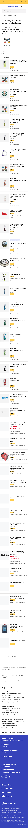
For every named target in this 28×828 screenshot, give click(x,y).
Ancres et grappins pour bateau (9, 712)
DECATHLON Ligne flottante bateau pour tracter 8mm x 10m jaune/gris (18, 62)
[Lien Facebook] (2, 776)
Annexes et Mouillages (7, 706)
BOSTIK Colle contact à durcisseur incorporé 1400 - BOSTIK (17, 468)
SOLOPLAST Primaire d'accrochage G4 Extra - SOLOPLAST (17, 626)
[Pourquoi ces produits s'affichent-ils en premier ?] (2, 57)
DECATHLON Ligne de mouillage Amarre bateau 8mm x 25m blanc (18, 196)
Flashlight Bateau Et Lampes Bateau (11, 708)
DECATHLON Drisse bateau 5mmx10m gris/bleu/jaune (17, 134)
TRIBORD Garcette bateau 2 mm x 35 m (17, 76)
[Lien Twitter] (6, 776)
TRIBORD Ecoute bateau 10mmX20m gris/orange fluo (18, 179)
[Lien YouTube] (9, 776)
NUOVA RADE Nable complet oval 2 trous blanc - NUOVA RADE (17, 496)
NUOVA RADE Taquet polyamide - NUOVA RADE (17, 597)
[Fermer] (25, 2)
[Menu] (3, 6)
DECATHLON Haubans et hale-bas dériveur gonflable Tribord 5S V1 (18, 410)
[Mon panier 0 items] (25, 6)
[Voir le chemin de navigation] (2, 15)
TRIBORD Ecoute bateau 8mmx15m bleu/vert (16, 333)
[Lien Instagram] (12, 776)
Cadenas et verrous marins (8, 714)
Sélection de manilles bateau (9, 704)
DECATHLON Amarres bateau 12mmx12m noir (18, 365)
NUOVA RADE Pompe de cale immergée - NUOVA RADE (18, 423)
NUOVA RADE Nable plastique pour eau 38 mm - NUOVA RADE (18, 481)
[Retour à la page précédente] (8, 656)
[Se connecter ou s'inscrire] (21, 6)
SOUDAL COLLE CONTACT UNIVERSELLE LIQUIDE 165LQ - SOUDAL (18, 640)
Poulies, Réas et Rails (7, 710)
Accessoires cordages (7, 46)
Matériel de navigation (7, 695)
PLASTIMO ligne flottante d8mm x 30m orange (17, 210)
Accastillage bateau (6, 691)
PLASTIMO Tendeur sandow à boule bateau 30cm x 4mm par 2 (18, 151)
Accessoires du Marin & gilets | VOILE (11, 693)
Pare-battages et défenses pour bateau (12, 719)
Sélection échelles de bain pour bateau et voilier (14, 732)
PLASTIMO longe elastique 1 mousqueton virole (17, 273)
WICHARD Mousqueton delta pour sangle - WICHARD (18, 509)
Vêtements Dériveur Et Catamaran (10, 727)
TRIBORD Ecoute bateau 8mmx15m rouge (16, 379)
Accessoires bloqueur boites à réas (10, 699)
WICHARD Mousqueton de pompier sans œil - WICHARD (18, 583)
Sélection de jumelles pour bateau (10, 701)
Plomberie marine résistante (9, 725)
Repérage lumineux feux (8, 723)
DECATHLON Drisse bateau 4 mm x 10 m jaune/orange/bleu (18, 120)
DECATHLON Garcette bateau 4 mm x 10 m (18, 106)
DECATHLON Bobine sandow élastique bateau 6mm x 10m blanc (18, 91)
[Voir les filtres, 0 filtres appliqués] (3, 53)
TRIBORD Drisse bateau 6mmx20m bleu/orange (16, 303)
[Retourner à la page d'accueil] (12, 6)
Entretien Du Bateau (6, 717)
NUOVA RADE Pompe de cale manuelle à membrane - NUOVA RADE (18, 440)
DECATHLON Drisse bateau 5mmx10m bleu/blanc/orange (18, 287)
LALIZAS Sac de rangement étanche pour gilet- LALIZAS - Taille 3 (18, 454)
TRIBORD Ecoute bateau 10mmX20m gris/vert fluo (17, 349)
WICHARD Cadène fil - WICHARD (16, 611)
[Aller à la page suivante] (19, 656)
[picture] (4, 64)
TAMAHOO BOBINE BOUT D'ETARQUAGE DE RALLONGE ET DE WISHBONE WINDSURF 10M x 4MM (18, 244)
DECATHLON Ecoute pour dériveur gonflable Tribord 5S (18, 395)
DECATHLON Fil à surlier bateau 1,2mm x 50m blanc (18, 259)
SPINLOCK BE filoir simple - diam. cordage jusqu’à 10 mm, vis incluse (18, 553)
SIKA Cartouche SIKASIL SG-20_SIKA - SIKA (17, 523)
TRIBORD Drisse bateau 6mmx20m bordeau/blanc (17, 225)
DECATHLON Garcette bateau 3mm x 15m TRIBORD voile (18, 165)
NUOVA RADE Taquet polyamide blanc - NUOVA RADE (18, 569)
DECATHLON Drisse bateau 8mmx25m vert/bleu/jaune (17, 319)
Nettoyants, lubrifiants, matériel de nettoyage (13, 697)
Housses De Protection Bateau (9, 730)
